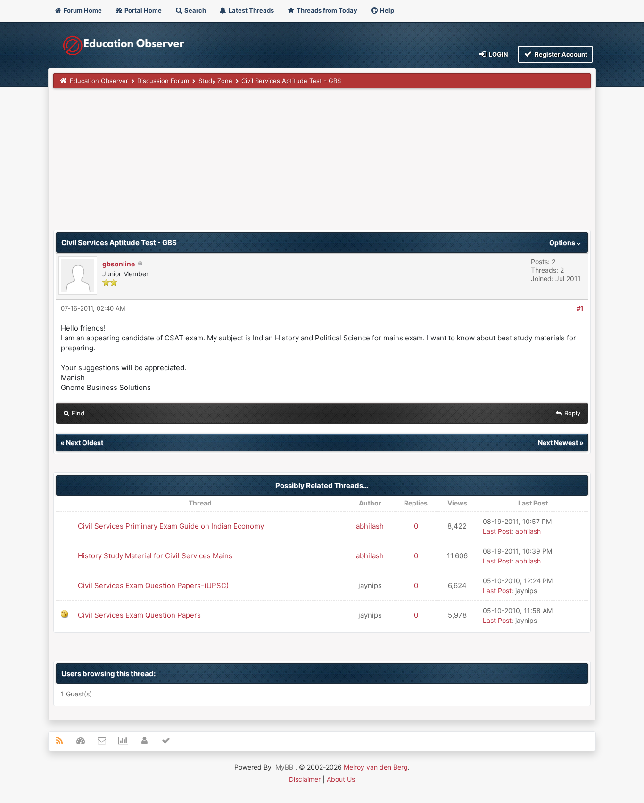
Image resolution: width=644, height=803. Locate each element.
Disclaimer (305, 779)
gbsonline (118, 264)
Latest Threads (250, 10)
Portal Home (142, 10)
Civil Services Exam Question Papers (139, 615)
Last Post (497, 531)
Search (194, 10)
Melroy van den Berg (376, 767)
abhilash (370, 526)
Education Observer (99, 80)
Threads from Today (326, 10)
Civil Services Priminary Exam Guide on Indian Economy (171, 526)
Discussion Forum (163, 80)
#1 (580, 308)
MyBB (284, 767)
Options (563, 243)
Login (497, 54)
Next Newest (558, 443)
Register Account (560, 54)
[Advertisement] (321, 164)
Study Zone (215, 80)
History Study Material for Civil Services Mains (155, 555)
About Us (341, 779)
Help (386, 10)
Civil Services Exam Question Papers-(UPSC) (153, 585)
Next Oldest (84, 443)
